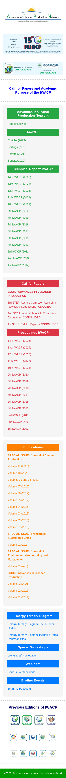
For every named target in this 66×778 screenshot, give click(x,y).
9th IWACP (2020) (18, 211)
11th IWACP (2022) (19, 197)
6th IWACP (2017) (18, 231)
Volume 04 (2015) (18, 506)
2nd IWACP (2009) (19, 258)
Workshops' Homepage (22, 655)
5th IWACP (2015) (18, 238)
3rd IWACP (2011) (18, 251)
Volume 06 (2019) (18, 493)
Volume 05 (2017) (18, 500)
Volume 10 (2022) (18, 473)
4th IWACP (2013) (18, 244)
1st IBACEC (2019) (19, 688)
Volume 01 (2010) (18, 527)
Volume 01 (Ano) (18, 566)
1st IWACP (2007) (18, 265)
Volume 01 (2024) (18, 544)
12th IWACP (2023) (19, 190)
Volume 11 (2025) (18, 466)
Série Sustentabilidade (21, 672)
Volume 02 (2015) (18, 590)
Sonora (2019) (16, 160)
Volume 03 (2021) (18, 583)
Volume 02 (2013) (18, 520)
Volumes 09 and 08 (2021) (23, 479)
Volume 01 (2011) (18, 597)
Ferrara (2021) (16, 153)
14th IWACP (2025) (19, 177)
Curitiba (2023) (17, 140)
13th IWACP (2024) (19, 184)
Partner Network (17, 123)
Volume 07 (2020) (18, 486)
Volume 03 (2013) (18, 513)
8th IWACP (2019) (18, 217)
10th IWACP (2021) (19, 204)
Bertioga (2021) (17, 147)
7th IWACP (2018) (18, 224)
